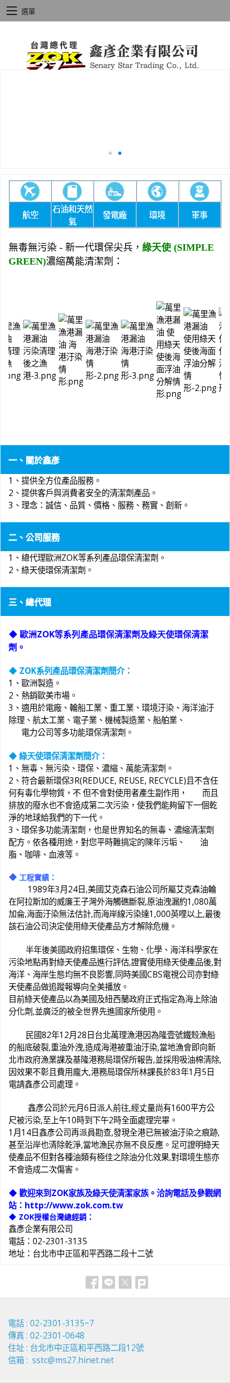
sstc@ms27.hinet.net (73, 1360)
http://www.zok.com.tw (74, 1205)
